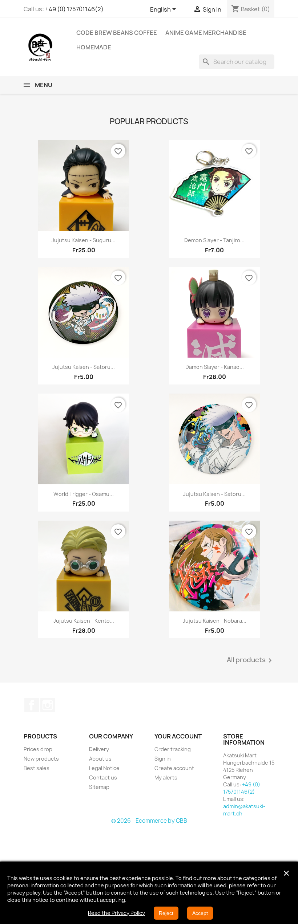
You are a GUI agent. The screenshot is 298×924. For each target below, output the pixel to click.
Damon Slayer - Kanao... (214, 366)
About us (100, 758)
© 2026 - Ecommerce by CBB (149, 821)
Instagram (47, 705)
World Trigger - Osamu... (83, 494)
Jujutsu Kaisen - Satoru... (83, 366)
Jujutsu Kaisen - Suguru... (84, 240)
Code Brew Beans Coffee (116, 33)
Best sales (36, 768)
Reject (166, 913)
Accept (200, 913)
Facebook (31, 705)
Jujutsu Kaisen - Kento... (83, 620)
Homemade (93, 47)
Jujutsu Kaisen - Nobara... (214, 620)
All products (250, 660)
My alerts (165, 777)
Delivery (99, 749)
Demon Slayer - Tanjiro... (214, 240)
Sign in (162, 758)
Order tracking (172, 749)
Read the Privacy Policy (116, 912)
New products (41, 758)
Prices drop (38, 749)
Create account (174, 768)
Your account (178, 736)
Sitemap (99, 786)
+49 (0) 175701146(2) (74, 9)
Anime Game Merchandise (205, 33)
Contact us (103, 777)
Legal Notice (104, 768)
